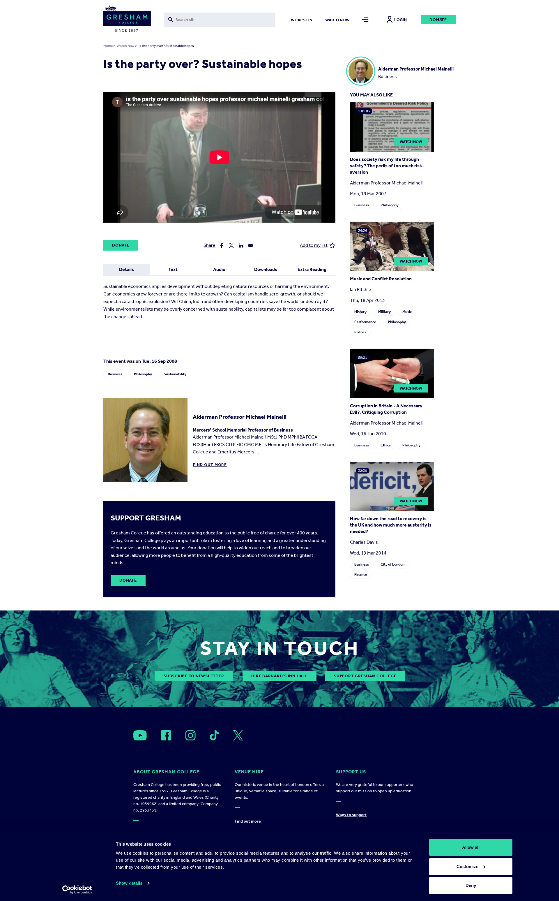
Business (115, 374)
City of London (392, 564)
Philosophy (143, 374)
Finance (360, 574)
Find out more (210, 464)
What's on (301, 19)
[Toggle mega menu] (365, 19)
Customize (467, 866)
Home (108, 46)
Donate (438, 19)
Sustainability (175, 374)
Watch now (337, 19)
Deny (471, 885)
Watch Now (126, 46)
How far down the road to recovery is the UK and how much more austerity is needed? (390, 525)
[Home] (127, 20)
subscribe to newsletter (194, 675)
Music (407, 311)
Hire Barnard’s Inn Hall (279, 675)
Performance (365, 322)
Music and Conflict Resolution (381, 278)
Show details (129, 883)
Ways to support (351, 814)
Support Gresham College (365, 675)
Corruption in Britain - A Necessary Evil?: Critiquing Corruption (386, 409)
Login (400, 19)
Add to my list (314, 245)
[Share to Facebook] (221, 245)
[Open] (140, 735)
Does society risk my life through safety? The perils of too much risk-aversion (387, 165)
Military (384, 311)
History (360, 311)
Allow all (471, 847)
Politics (360, 332)
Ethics (386, 445)
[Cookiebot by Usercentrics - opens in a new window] (77, 889)
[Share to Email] (250, 245)
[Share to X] (231, 245)
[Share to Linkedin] (241, 245)
